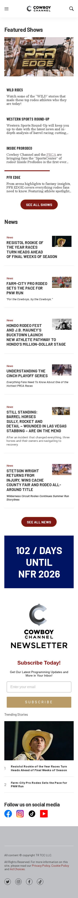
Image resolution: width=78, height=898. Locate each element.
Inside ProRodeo (19, 148)
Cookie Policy (60, 865)
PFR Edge (13, 177)
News (9, 237)
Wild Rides (14, 89)
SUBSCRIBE (39, 702)
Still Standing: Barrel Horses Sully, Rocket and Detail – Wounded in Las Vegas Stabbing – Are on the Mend (36, 421)
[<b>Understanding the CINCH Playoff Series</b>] (62, 369)
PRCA (51, 154)
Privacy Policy (41, 865)
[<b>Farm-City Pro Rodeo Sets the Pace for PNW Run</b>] (62, 282)
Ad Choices (17, 869)
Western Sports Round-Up (27, 119)
